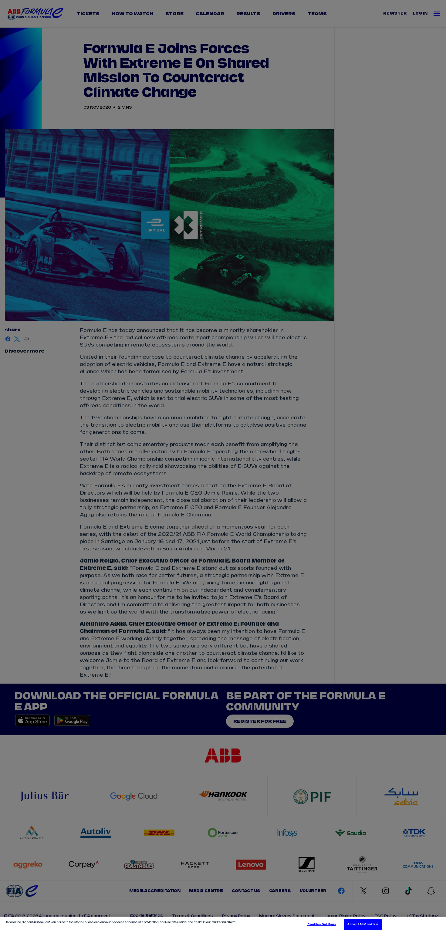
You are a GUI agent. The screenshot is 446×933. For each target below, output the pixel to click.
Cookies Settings (321, 924)
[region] (223, 925)
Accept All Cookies (362, 924)
